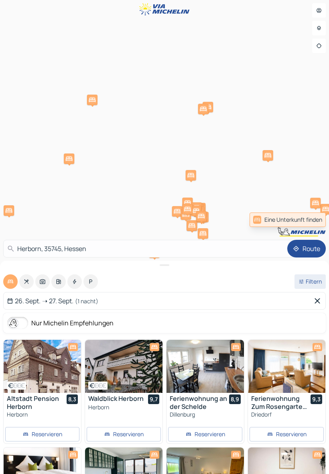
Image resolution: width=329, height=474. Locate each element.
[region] (42, 366)
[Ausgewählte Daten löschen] (319, 301)
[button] (191, 175)
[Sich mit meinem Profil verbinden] (319, 10)
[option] (10, 281)
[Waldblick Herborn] (123, 366)
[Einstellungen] (319, 28)
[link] (288, 219)
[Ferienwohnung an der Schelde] (205, 366)
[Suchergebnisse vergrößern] (164, 265)
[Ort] (319, 46)
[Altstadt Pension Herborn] (42, 366)
